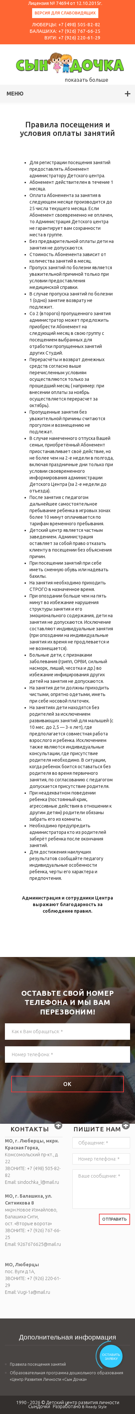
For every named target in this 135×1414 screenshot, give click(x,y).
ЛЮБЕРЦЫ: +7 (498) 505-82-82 (66, 24)
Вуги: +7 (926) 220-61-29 (73, 37)
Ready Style (96, 1406)
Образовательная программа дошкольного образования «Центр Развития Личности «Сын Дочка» (66, 1375)
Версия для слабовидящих (65, 13)
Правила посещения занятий (38, 1364)
